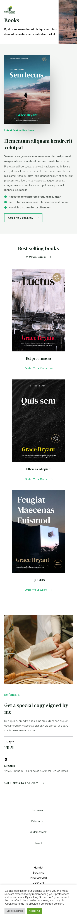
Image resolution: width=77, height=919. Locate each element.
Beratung (38, 872)
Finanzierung (38, 877)
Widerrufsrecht (38, 832)
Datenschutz (38, 821)
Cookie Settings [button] (15, 910)
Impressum (38, 810)
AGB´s (38, 842)
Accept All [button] (34, 910)
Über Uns (38, 882)
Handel (38, 867)
